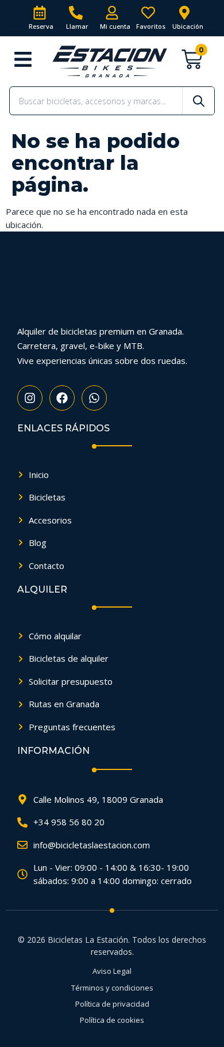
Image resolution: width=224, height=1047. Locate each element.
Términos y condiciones (112, 987)
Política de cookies (112, 1020)
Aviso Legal (112, 971)
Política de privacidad (112, 1004)
